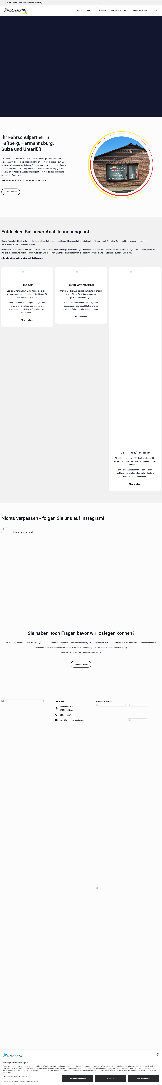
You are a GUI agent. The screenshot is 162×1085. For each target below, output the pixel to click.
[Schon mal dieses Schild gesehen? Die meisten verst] (20, 572)
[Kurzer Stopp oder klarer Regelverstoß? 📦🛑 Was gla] (101, 548)
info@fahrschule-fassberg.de (32, 3)
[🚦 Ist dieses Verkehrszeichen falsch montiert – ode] (61, 571)
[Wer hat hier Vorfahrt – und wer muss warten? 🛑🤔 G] (61, 548)
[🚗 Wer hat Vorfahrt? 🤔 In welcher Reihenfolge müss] (101, 574)
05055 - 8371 (11, 3)
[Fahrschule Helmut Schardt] (16, 10)
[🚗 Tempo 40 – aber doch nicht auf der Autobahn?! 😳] (141, 572)
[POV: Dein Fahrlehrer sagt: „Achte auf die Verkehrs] (20, 548)
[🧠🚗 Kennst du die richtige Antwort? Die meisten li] (141, 550)
